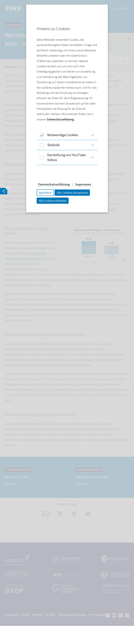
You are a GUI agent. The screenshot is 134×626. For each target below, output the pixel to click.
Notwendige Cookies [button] (62, 135)
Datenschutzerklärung (60, 119)
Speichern (45, 192)
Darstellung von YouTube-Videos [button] (67, 157)
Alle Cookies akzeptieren (72, 192)
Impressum (83, 184)
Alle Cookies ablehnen (53, 200)
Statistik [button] (53, 145)
